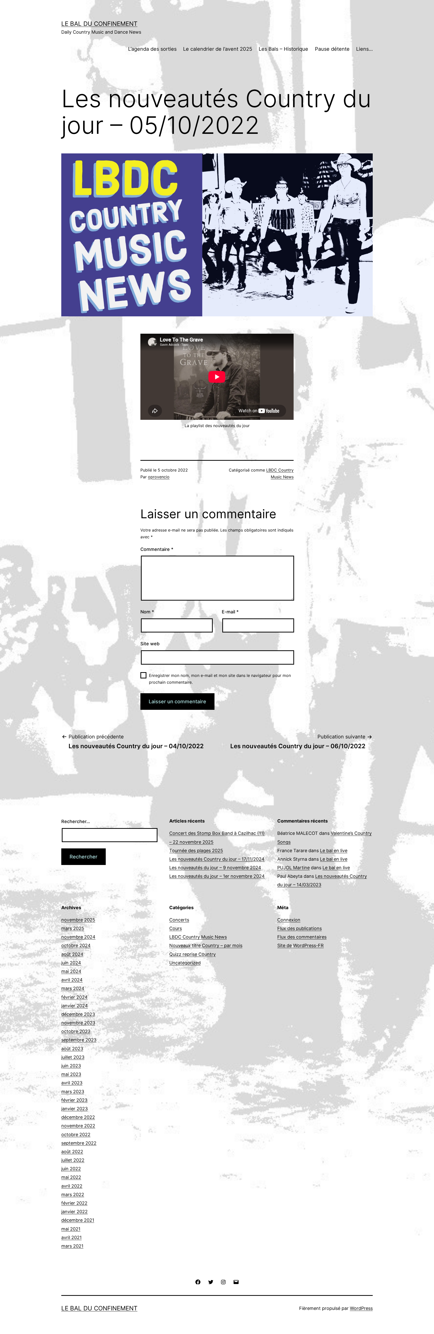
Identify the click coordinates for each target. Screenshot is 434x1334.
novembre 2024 (78, 937)
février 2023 (74, 1100)
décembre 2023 (78, 1014)
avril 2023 (71, 1082)
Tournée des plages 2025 (196, 850)
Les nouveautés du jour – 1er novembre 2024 (217, 876)
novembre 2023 (78, 1022)
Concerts (179, 919)
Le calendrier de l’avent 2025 (217, 49)
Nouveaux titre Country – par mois (205, 945)
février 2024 (74, 997)
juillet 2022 (72, 1160)
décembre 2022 (78, 1117)
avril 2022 (71, 1186)
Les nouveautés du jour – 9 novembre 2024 (215, 867)
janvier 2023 (74, 1108)
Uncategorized (185, 962)
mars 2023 (72, 1091)
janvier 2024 (74, 1005)
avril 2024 (72, 979)
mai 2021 (70, 1229)
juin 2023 (71, 1065)
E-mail (230, 611)
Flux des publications (299, 928)
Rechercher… (75, 821)
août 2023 (72, 1048)
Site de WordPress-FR (300, 945)
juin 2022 (71, 1168)
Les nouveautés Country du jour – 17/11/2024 (216, 859)
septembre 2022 (78, 1143)
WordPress (361, 1308)
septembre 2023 (78, 1039)
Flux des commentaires (302, 937)
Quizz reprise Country (192, 954)
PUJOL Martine (293, 867)
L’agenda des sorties (152, 49)
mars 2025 (72, 928)
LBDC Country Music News (198, 937)
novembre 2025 (78, 919)
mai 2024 (71, 971)
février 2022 (74, 1203)
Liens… (364, 49)
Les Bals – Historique (283, 49)
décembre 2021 (77, 1220)
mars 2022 (72, 1194)
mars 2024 (72, 988)
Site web (149, 643)
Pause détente (332, 49)
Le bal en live (333, 850)
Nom (147, 611)
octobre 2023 (75, 1031)
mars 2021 (72, 1246)
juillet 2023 (72, 1057)
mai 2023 (71, 1074)
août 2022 (72, 1151)
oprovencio (159, 476)
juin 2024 (71, 962)
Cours (175, 928)
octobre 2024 (76, 945)
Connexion (288, 919)
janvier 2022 (74, 1211)
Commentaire (156, 549)
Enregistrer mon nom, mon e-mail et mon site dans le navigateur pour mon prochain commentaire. (220, 679)
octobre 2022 (75, 1134)
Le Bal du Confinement (99, 23)
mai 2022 (71, 1177)
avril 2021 (71, 1237)
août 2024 (72, 954)
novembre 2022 (78, 1125)
